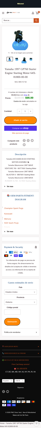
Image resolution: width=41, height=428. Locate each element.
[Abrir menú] (3, 13)
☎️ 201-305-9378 (20, 369)
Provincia (20, 297)
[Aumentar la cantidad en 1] (30, 111)
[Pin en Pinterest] (28, 140)
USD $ (18, 381)
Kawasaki (8, 214)
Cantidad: (8, 111)
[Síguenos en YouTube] (7, 391)
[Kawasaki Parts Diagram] (20, 206)
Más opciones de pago (20, 133)
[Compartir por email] (24, 144)
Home (2, 423)
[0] (37, 13)
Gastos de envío (20, 101)
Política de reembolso (12, 332)
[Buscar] (36, 20)
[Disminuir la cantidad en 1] (19, 111)
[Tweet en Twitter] (32, 140)
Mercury (7, 219)
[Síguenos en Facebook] (3, 391)
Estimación (12, 322)
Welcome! (20, 4)
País (20, 287)
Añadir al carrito (20, 120)
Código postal (12, 307)
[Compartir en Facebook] (24, 140)
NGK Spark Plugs (11, 223)
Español (6, 381)
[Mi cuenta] (33, 13)
